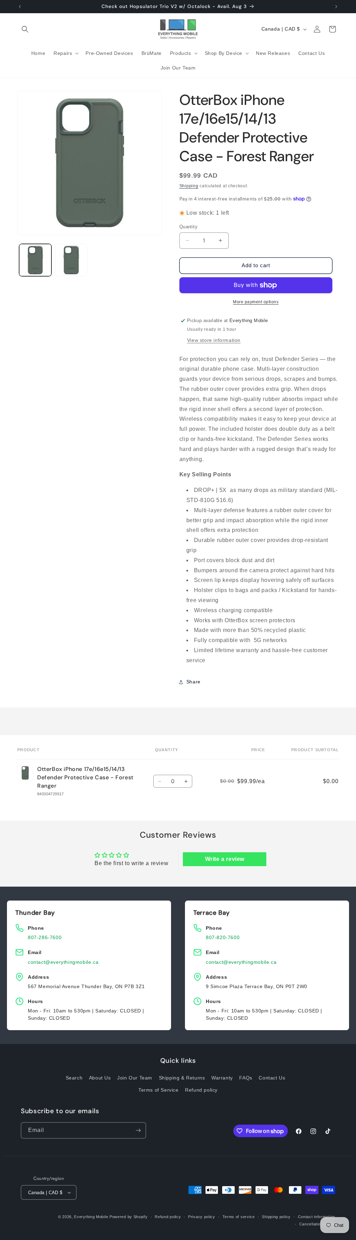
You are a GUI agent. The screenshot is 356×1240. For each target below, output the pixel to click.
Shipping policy (276, 1217)
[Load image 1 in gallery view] (35, 260)
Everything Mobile (91, 1217)
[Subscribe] (138, 1130)
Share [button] (193, 681)
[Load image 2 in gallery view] (71, 260)
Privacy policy (201, 1217)
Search (74, 1078)
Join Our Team (134, 1078)
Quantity (188, 226)
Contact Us (272, 1078)
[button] (25, 29)
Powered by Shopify (129, 1217)
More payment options (255, 301)
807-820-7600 (223, 937)
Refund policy (201, 1090)
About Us (100, 1078)
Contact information (316, 1217)
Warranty (222, 1078)
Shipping (189, 185)
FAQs (245, 1078)
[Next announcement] (336, 6)
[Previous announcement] (19, 6)
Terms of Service (158, 1090)
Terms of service (238, 1217)
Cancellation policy (317, 1224)
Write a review (224, 859)
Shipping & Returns (182, 1078)
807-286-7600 (45, 937)
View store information (214, 340)
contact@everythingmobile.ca (63, 962)
